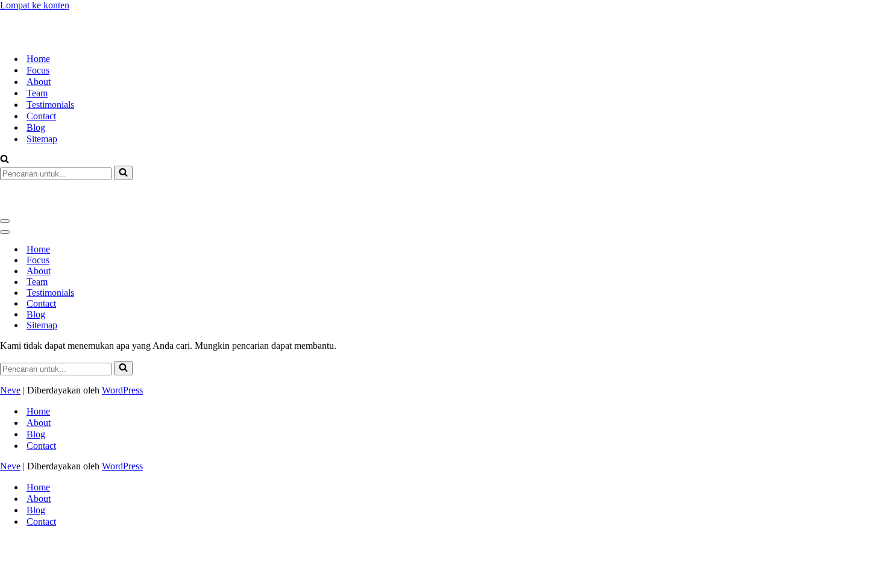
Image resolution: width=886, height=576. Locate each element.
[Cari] (4, 138)
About (39, 60)
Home (38, 37)
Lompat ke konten (34, 5)
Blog (36, 106)
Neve (10, 347)
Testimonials (50, 83)
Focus (38, 48)
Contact (41, 94)
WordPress (122, 347)
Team (37, 71)
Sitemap (42, 117)
